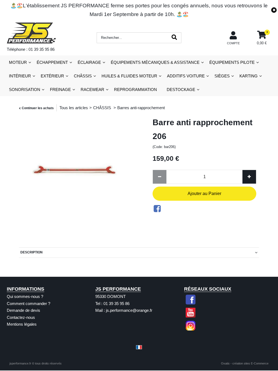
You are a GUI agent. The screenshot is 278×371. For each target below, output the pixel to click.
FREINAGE (60, 89)
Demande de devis (23, 310)
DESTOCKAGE (181, 89)
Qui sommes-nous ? (25, 296)
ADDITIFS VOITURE (186, 76)
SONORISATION (24, 89)
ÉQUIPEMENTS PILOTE (232, 62)
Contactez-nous (21, 317)
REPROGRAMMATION (135, 89)
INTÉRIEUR (20, 76)
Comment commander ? (28, 303)
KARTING (248, 76)
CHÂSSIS (83, 76)
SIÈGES (222, 76)
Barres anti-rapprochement (141, 107)
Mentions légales (22, 324)
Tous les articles (73, 107)
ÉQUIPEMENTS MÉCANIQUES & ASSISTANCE (155, 62)
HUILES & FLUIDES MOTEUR (129, 76)
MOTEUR (18, 62)
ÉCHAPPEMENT (52, 62)
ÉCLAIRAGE (89, 62)
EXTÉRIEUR (52, 76)
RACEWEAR (92, 89)
